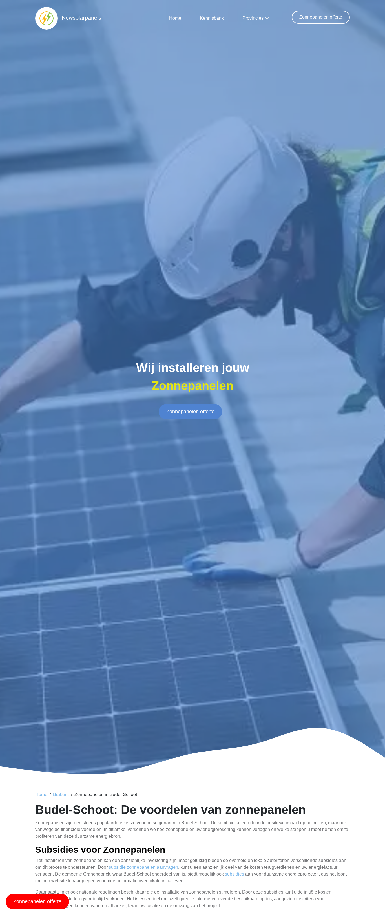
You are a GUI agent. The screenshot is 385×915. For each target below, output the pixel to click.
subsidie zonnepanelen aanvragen (143, 867)
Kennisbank (212, 18)
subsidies (234, 874)
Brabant (61, 794)
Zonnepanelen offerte (320, 17)
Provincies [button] (253, 18)
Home (175, 18)
